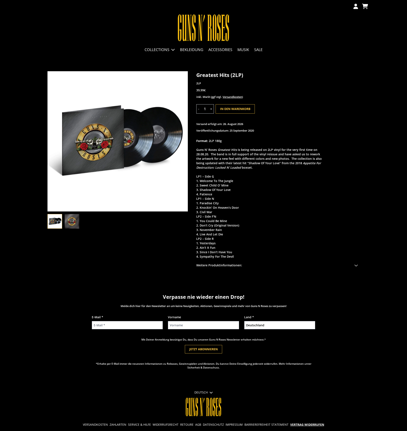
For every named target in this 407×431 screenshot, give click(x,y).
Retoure (187, 425)
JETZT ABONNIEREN (203, 349)
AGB (198, 425)
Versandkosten (232, 97)
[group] (54, 221)
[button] (278, 265)
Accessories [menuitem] (220, 49)
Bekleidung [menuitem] (191, 49)
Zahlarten (118, 425)
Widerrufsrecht (165, 425)
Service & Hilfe (139, 425)
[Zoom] (117, 141)
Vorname (174, 317)
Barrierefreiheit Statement (266, 425)
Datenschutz (213, 425)
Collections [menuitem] (157, 49)
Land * (249, 317)
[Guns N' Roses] (203, 28)
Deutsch (201, 392)
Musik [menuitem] (243, 49)
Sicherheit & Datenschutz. (203, 367)
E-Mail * (97, 317)
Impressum (234, 425)
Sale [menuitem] (258, 49)
